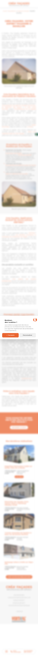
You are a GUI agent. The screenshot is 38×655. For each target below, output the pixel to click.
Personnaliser (27, 335)
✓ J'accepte (10, 335)
